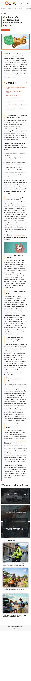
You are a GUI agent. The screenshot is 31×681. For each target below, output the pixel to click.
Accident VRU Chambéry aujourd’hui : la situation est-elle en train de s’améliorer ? (14, 564)
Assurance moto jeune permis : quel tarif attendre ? (14, 92)
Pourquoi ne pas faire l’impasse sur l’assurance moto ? (16, 105)
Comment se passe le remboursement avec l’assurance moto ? (16, 109)
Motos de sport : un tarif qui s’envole (14, 95)
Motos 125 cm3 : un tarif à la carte (13, 98)
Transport (5, 588)
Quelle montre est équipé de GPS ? (15, 512)
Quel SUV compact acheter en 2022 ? (15, 495)
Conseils (15, 493)
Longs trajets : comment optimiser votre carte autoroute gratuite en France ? (15, 528)
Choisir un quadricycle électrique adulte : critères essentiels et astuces (13, 590)
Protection (6, 30)
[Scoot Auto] (10, 3)
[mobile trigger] (2, 3)
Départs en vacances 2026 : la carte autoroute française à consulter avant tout (15, 616)
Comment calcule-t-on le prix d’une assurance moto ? (16, 88)
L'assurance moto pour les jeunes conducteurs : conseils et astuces (15, 237)
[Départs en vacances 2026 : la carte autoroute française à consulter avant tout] (15, 603)
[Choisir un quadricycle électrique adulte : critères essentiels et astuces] (15, 577)
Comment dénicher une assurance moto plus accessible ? (15, 101)
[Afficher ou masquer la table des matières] (21, 83)
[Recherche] (21, 3)
